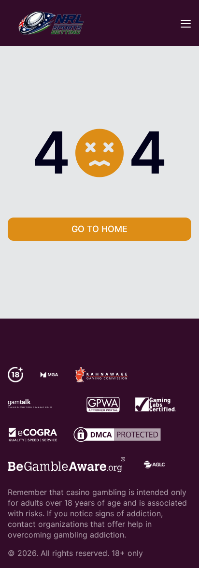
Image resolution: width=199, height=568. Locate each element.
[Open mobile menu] (185, 23)
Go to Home (99, 229)
